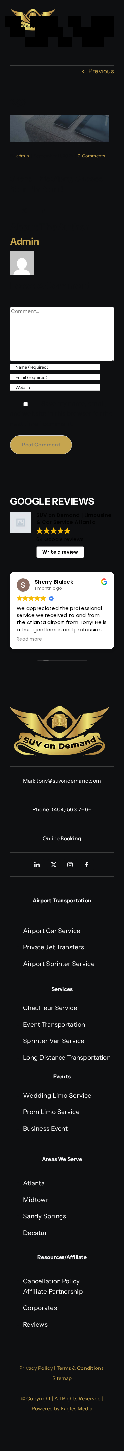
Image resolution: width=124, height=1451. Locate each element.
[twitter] (54, 864)
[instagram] (70, 864)
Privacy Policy (36, 1368)
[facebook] (87, 864)
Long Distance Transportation (67, 1057)
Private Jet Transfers (53, 947)
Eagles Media (76, 1408)
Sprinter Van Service (54, 1041)
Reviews (35, 1324)
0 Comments (91, 155)
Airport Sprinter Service (59, 964)
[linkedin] (37, 864)
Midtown (36, 1200)
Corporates (40, 1308)
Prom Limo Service (51, 1112)
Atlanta (34, 1183)
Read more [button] (29, 639)
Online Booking (62, 838)
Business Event (45, 1128)
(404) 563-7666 (72, 809)
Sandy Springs (44, 1216)
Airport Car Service (51, 931)
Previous (101, 71)
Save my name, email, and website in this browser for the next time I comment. (61, 414)
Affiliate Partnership (53, 1291)
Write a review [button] (60, 552)
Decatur (35, 1233)
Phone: (42, 809)
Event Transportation (54, 1024)
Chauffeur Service (50, 1008)
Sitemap (62, 1378)
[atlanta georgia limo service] (33, 12)
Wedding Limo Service (57, 1095)
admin (22, 155)
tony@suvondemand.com (68, 780)
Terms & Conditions (80, 1368)
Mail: (29, 780)
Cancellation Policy (51, 1281)
